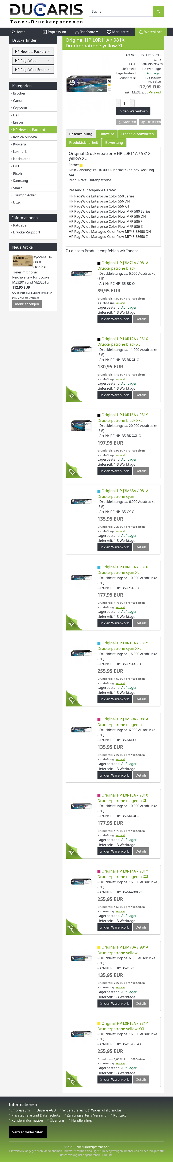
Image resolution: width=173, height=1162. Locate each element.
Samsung (20, 180)
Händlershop (81, 1120)
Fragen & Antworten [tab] (137, 134)
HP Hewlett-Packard (29, 129)
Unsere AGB (46, 1110)
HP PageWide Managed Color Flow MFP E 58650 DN (110, 231)
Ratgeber (20, 225)
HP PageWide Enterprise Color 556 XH (99, 206)
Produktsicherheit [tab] (83, 142)
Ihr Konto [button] (87, 31)
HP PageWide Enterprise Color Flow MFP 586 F (105, 221)
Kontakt (119, 1115)
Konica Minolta (25, 137)
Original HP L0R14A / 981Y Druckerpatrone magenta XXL (123, 874)
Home (20, 31)
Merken (129, 122)
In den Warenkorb (114, 319)
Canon (18, 100)
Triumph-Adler (24, 195)
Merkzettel (120, 31)
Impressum (56, 31)
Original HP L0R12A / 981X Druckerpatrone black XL (122, 341)
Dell (16, 115)
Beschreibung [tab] (80, 134)
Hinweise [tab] (107, 134)
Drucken (153, 122)
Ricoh (17, 173)
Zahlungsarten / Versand (87, 1115)
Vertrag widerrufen (27, 1132)
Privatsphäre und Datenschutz (35, 1115)
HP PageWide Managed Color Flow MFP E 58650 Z (108, 236)
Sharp (18, 188)
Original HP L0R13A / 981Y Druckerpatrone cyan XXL (122, 645)
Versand (34, 297)
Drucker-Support (26, 232)
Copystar (20, 107)
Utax (16, 202)
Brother (19, 93)
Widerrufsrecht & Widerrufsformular (92, 1110)
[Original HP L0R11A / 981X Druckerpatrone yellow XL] (97, 84)
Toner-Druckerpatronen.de (92, 1147)
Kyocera (19, 144)
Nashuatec (21, 158)
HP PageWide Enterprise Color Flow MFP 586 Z (106, 226)
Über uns (57, 1120)
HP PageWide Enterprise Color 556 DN (99, 201)
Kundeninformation (27, 1120)
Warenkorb (152, 31)
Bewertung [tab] (114, 142)
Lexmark (20, 151)
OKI (16, 166)
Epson (18, 122)
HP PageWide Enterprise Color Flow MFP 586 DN (107, 216)
